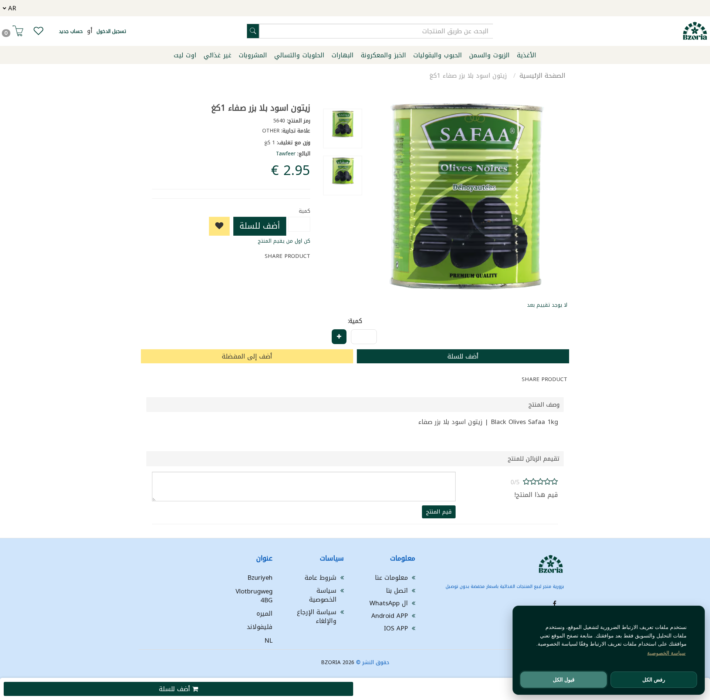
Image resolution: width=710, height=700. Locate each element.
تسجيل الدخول (111, 31)
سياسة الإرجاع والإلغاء (317, 616)
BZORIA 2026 (337, 662)
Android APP (389, 616)
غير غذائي (217, 55)
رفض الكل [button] (653, 680)
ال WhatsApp (388, 603)
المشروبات (253, 55)
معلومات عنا (391, 577)
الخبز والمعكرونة (383, 55)
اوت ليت (185, 55)
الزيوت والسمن (489, 55)
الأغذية (526, 55)
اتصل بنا (397, 590)
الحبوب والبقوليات (437, 55)
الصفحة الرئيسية (542, 75)
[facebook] (555, 604)
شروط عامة (321, 577)
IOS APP (396, 628)
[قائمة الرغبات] (38, 32)
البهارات (343, 55)
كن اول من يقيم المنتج (284, 241)
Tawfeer (285, 154)
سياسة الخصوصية (323, 595)
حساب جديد (71, 31)
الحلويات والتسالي (299, 55)
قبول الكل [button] (564, 680)
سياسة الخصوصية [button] (666, 653)
